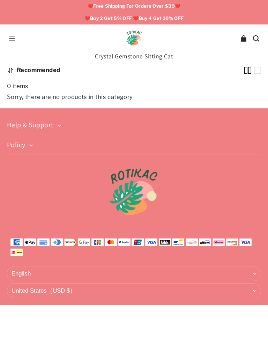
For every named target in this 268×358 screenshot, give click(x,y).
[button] (12, 38)
